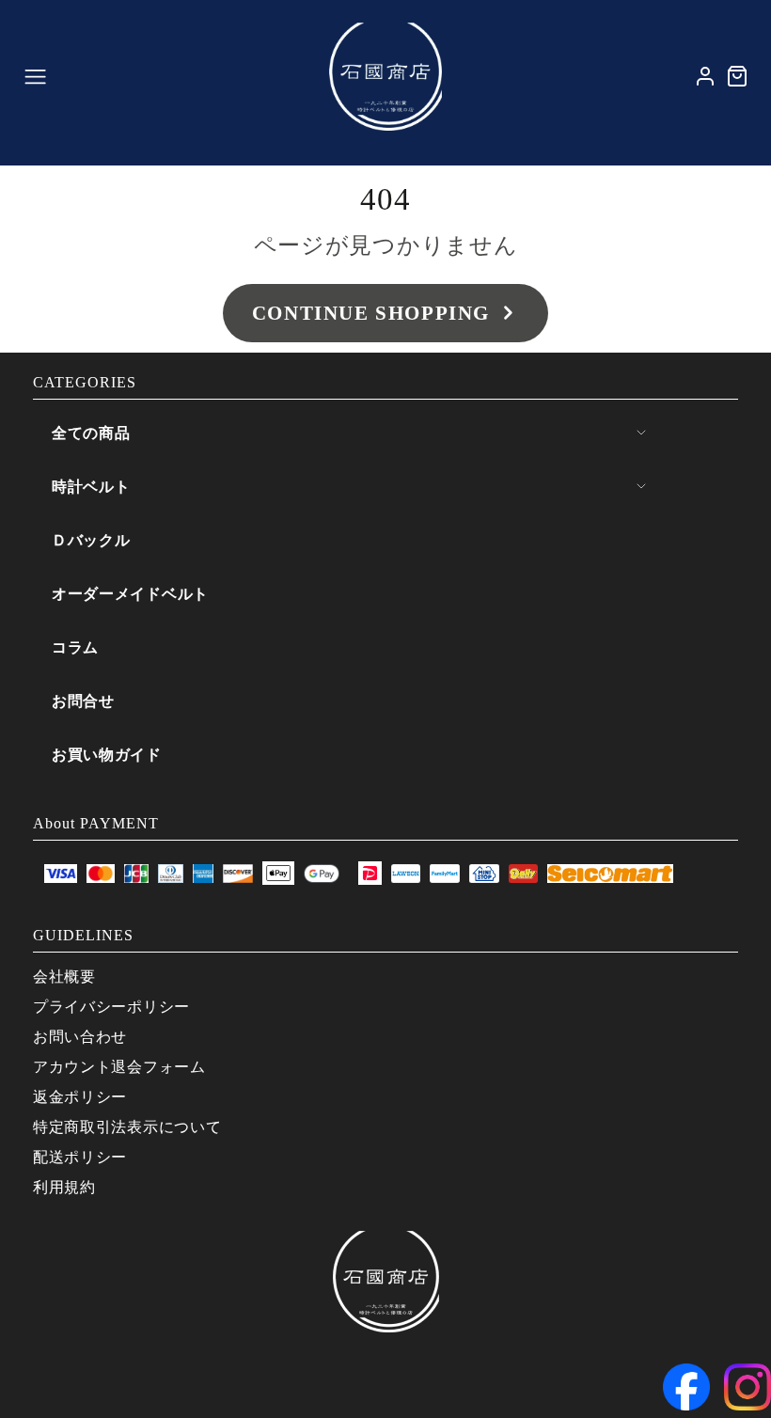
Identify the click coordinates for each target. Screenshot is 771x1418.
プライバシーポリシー (111, 1007)
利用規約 (64, 1187)
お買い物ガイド (107, 755)
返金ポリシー (80, 1097)
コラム (75, 647)
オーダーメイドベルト (130, 594)
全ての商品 (91, 433)
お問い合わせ (80, 1037)
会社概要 (64, 977)
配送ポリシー (80, 1157)
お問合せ (83, 701)
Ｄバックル (91, 540)
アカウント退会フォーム (119, 1067)
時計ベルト (91, 487)
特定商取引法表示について (127, 1127)
